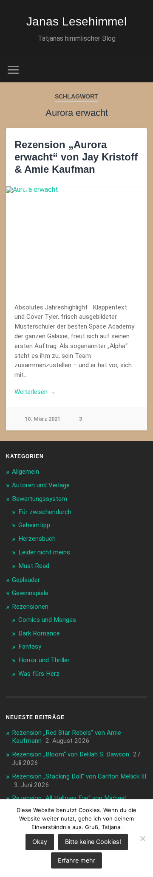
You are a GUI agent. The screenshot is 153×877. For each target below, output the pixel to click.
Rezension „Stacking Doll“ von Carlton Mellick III (79, 776)
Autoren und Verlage (41, 485)
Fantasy (29, 646)
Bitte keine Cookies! (93, 841)
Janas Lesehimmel (76, 21)
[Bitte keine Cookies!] (142, 838)
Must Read (33, 566)
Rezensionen (30, 606)
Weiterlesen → (35, 392)
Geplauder (26, 580)
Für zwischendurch (44, 512)
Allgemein (25, 471)
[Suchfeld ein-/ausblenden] (140, 69)
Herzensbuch (37, 539)
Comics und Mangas (47, 620)
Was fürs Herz (39, 673)
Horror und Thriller (44, 660)
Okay (39, 841)
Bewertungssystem (39, 499)
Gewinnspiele (30, 593)
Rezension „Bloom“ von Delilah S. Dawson (70, 754)
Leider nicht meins (44, 552)
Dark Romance (39, 633)
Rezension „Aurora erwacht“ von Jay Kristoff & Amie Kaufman (76, 157)
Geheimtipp (34, 525)
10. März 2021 (42, 419)
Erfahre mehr (76, 860)
